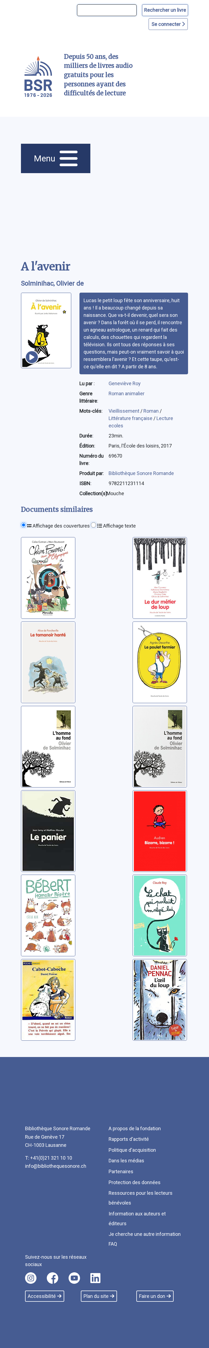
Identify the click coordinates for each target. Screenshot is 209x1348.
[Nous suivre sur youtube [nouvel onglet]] (74, 1278)
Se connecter (167, 24)
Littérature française (131, 418)
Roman (151, 411)
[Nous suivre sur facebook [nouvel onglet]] (52, 1278)
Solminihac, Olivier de (52, 283)
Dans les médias (126, 1160)
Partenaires (121, 1171)
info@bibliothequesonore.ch (55, 1166)
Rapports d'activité (129, 1139)
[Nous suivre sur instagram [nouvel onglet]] (30, 1278)
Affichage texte (119, 526)
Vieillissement (124, 411)
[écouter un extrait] (32, 357)
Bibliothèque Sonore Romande (141, 473)
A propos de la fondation (135, 1128)
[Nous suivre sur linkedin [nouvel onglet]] (95, 1278)
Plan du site (96, 1296)
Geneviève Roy (125, 383)
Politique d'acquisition (132, 1150)
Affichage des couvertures (61, 526)
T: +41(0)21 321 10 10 (48, 1158)
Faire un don (152, 1296)
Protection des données (135, 1182)
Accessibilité (42, 1296)
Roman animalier (127, 393)
